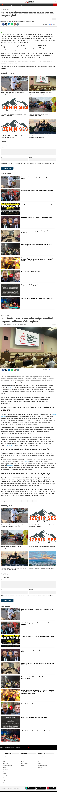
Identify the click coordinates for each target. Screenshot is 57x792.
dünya (10, 501)
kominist (25, 501)
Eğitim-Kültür (6, 769)
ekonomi (26, 462)
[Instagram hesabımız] (26, 747)
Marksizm (10, 466)
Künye (22, 761)
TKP (40, 414)
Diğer (4, 772)
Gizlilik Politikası (24, 763)
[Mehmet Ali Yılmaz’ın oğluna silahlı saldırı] (10, 281)
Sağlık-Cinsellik (6, 780)
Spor (4, 782)
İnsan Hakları (6, 763)
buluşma (4, 501)
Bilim (4, 778)
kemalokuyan (17, 501)
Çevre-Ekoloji (6, 775)
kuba (31, 501)
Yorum (3, 147)
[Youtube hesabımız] (28, 747)
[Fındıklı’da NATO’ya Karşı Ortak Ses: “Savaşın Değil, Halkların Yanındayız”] (14, 126)
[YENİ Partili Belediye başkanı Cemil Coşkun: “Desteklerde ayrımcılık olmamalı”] (10, 201)
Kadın (4, 761)
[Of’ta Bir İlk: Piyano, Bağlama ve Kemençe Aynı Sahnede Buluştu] (10, 308)
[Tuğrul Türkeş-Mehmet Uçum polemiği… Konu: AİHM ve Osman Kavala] (10, 228)
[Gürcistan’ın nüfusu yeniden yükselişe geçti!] (42, 558)
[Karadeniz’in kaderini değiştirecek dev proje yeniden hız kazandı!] (14, 104)
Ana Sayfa (23, 757)
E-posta (31, 157)
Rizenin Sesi (16, 788)
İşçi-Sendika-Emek (7, 765)
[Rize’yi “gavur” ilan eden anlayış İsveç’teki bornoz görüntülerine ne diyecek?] (14, 83)
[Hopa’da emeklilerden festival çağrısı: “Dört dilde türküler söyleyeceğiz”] (42, 126)
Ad (1, 157)
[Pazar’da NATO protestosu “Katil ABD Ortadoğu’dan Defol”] (42, 104)
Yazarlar (23, 759)
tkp (35, 501)
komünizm (10, 445)
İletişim (22, 765)
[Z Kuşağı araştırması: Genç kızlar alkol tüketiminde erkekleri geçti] (10, 214)
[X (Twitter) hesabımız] (24, 747)
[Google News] (52, 24)
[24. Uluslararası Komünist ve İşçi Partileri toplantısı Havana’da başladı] (42, 83)
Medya (4, 767)
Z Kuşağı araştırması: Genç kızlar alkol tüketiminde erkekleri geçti (18, 5)
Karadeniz (5, 757)
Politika (4, 759)
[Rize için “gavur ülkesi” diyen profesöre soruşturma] (10, 295)
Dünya (53, 19)
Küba (9, 387)
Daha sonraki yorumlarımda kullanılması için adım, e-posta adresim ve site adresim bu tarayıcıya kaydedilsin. (27, 163)
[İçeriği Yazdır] (17, 24)
